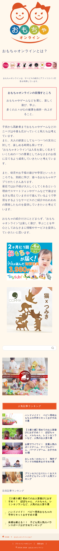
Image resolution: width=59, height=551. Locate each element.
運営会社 (40, 544)
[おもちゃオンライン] (29, 42)
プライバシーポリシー (23, 544)
